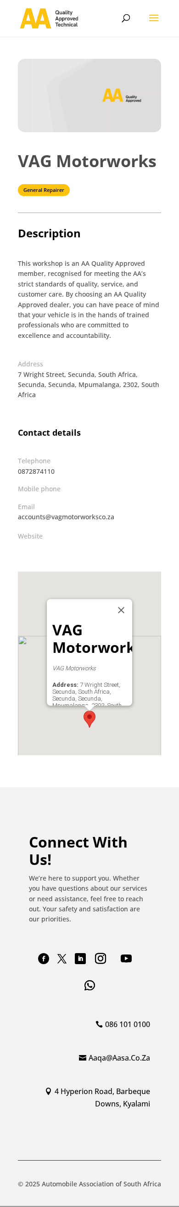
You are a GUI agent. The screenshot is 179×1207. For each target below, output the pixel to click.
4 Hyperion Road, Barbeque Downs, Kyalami (102, 1097)
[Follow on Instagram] (101, 959)
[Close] (121, 610)
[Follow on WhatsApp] (89, 985)
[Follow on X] (62, 958)
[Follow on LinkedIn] (80, 958)
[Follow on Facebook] (43, 958)
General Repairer (43, 189)
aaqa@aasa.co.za (119, 1058)
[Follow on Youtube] (126, 959)
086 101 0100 (127, 1024)
